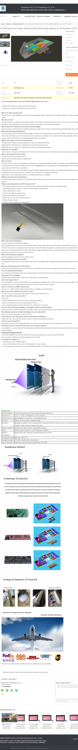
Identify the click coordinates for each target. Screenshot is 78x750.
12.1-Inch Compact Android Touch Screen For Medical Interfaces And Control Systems (20, 728)
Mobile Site (14, 748)
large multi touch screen (27, 672)
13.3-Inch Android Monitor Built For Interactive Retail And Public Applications (47, 727)
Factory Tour (30, 16)
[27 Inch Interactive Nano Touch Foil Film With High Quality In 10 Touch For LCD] (5, 36)
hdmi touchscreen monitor (13, 672)
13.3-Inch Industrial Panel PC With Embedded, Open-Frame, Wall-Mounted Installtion (34, 728)
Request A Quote (70, 16)
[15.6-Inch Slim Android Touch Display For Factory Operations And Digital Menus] (60, 718)
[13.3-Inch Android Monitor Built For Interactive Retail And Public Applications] (47, 718)
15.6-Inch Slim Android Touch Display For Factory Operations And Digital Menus (61, 728)
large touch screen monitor (40, 672)
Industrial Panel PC (18, 24)
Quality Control (43, 16)
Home (2, 24)
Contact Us (57, 16)
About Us (16, 16)
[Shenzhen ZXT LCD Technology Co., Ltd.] (10, 8)
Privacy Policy (21, 748)
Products (8, 24)
